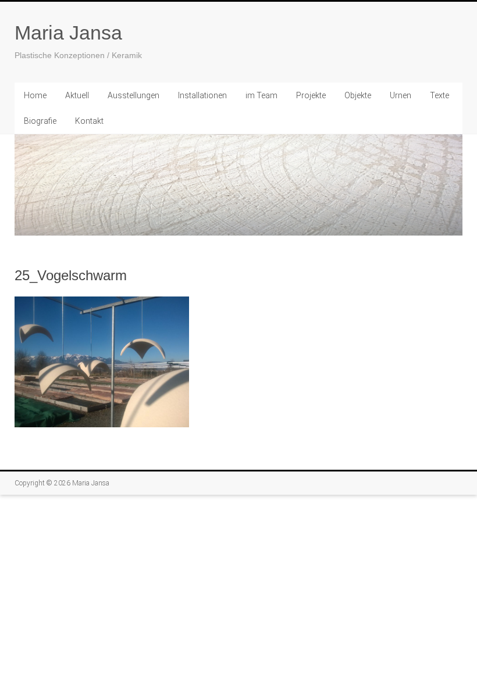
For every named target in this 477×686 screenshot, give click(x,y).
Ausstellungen (133, 95)
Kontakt (89, 121)
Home (35, 95)
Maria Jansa (68, 33)
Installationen (202, 95)
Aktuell (77, 95)
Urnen (400, 95)
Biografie (40, 121)
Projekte (311, 95)
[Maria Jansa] (238, 185)
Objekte (357, 95)
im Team (261, 95)
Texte (439, 95)
